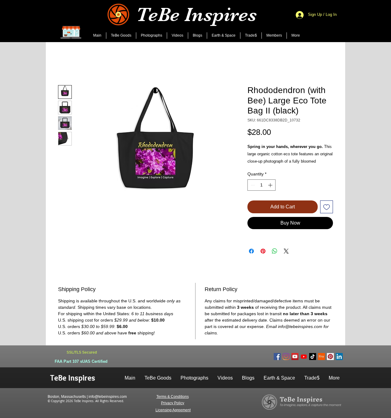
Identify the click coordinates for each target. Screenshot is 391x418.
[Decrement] (252, 185)
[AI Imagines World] (303, 356)
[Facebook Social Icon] (277, 356)
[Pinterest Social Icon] (330, 356)
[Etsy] (321, 356)
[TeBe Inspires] (312, 356)
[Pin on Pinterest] (263, 251)
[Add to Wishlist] (326, 206)
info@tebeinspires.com (108, 397)
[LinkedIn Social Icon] (339, 356)
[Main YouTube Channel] (294, 356)
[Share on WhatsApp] (274, 251)
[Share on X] (286, 251)
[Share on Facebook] (251, 251)
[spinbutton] (261, 185)
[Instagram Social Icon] (286, 356)
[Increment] (271, 185)
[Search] (338, 21)
